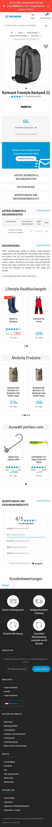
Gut (16, 535)
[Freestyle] (26, 106)
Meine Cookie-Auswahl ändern (15, 746)
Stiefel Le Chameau (13, 320)
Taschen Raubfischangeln (18, 36)
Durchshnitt (18, 541)
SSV (5, 770)
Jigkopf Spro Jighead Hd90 (13, 458)
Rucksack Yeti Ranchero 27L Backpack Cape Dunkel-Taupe (13, 390)
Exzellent (18, 528)
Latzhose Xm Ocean (38, 320)
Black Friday (8, 778)
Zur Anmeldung (41, 669)
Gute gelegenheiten (11, 774)
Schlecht (18, 553)
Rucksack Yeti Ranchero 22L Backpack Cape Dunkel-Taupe (38, 390)
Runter (17, 547)
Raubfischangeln (32, 33)
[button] (4, 6)
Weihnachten (9, 782)
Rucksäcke (35, 36)
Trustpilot (5, 585)
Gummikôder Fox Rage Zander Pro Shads (39, 459)
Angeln (20, 33)
